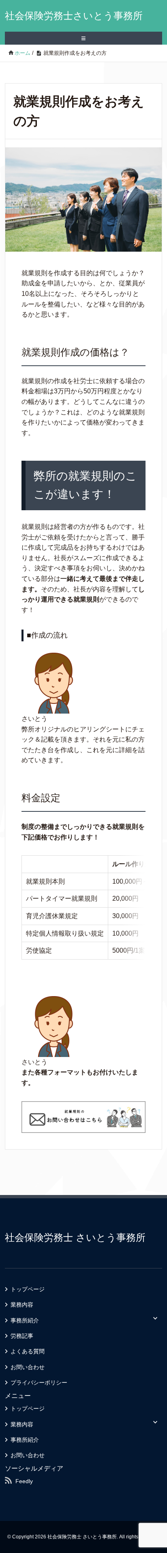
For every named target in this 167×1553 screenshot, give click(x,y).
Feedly (24, 1481)
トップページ (28, 1289)
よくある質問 (28, 1351)
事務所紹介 (25, 1320)
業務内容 (22, 1304)
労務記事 (22, 1336)
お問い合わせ (28, 1367)
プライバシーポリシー (39, 1382)
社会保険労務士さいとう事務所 (74, 15)
